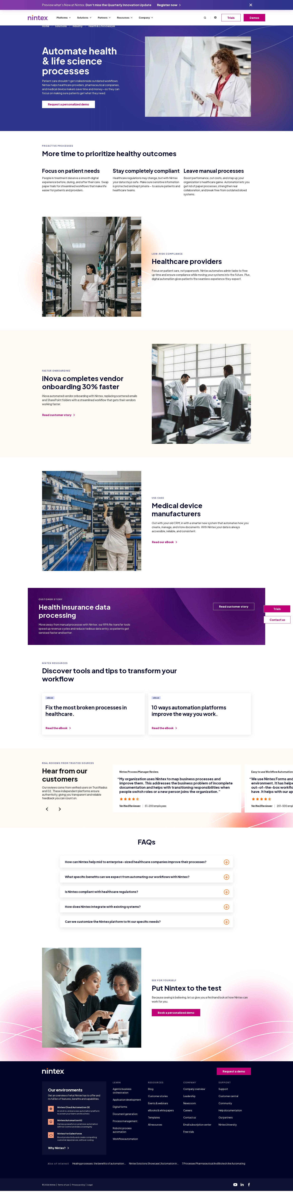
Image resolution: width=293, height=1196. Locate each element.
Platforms (62, 17)
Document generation (125, 1113)
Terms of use (63, 1185)
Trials (231, 18)
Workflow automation (125, 1138)
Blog (150, 1088)
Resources (123, 17)
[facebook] (249, 1185)
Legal (90, 1185)
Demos (254, 18)
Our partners (226, 1117)
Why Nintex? (57, 1148)
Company (144, 17)
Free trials (188, 1131)
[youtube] (235, 1185)
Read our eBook (163, 542)
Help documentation (230, 1110)
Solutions (82, 17)
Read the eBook (57, 728)
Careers (187, 1110)
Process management (125, 1121)
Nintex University (228, 1124)
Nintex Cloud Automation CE (73, 1107)
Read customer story (57, 415)
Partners (103, 17)
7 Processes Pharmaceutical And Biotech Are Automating (213, 1163)
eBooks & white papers (161, 1110)
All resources (155, 1124)
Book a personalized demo (176, 1012)
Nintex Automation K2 (69, 1120)
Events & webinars (158, 1103)
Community (225, 1103)
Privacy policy (78, 1185)
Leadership (189, 1096)
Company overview (194, 1088)
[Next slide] (60, 809)
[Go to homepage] (38, 17)
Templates (154, 1117)
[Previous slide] (47, 809)
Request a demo (234, 1071)
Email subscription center (197, 1124)
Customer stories (158, 1096)
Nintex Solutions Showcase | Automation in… (154, 1163)
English (215, 17)
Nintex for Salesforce (69, 1133)
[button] (205, 17)
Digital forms (120, 1106)
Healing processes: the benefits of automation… (99, 1163)
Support (223, 1088)
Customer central (228, 1096)
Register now (167, 5)
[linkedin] (242, 1185)
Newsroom (189, 1103)
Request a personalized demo (68, 104)
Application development (127, 1099)
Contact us (189, 1117)
